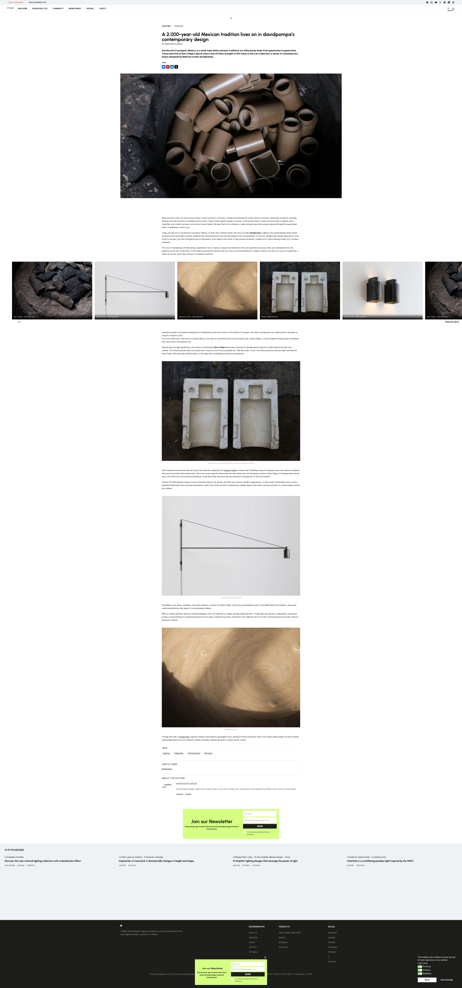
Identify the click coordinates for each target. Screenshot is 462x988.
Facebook (332, 947)
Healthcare (10, 865)
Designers (283, 942)
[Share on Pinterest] (168, 67)
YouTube (332, 961)
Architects (283, 947)
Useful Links (169, 764)
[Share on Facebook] (163, 67)
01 (18, 321)
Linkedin (188, 794)
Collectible (178, 753)
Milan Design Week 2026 (290, 932)
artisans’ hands (230, 470)
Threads (331, 942)
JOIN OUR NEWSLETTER (37, 2)
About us (253, 932)
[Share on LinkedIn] (172, 67)
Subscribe (253, 937)
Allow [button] (427, 980)
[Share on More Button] (180, 67)
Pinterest (332, 952)
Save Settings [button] (447, 980)
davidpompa (184, 737)
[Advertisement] (231, 207)
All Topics (253, 952)
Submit (252, 942)
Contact (252, 947)
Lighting (166, 26)
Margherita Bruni (173, 44)
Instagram (179, 794)
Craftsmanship (194, 753)
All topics (208, 753)
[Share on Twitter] (176, 67)
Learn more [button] (423, 963)
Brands (282, 937)
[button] (420, 966)
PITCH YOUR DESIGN (15, 2)
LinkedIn (331, 937)
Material (246, 865)
